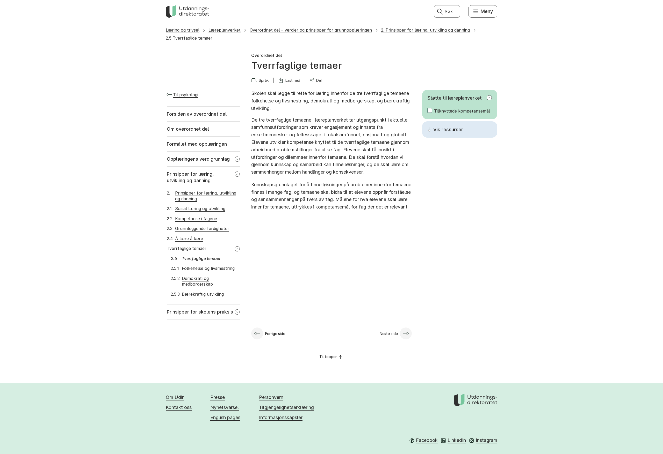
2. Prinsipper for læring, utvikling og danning (425, 30)
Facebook (427, 440)
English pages (225, 417)
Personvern (271, 397)
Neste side (389, 333)
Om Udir (175, 397)
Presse (217, 397)
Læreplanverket (224, 30)
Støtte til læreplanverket (455, 98)
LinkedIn (457, 440)
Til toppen (328, 356)
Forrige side (275, 333)
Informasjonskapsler (280, 417)
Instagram (486, 440)
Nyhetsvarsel (224, 407)
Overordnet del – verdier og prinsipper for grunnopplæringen (311, 30)
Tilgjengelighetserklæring (286, 407)
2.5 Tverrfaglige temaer (189, 38)
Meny (487, 11)
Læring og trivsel (182, 30)
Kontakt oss (179, 407)
